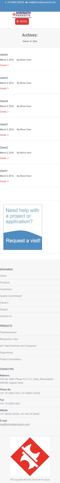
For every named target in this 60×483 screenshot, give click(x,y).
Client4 (4, 101)
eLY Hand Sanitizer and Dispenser (18, 345)
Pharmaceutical (8, 332)
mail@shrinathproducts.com (15, 424)
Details (3, 65)
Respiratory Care (9, 339)
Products (5, 282)
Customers (6, 289)
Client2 (4, 147)
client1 (4, 170)
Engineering (6, 352)
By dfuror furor (24, 60)
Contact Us (6, 316)
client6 (4, 54)
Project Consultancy (10, 359)
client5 (4, 77)
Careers (4, 302)
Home (26, 41)
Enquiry (4, 309)
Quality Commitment (11, 296)
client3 (4, 124)
